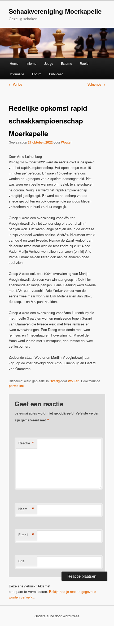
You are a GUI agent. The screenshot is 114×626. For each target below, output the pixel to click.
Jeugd (48, 63)
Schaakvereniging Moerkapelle (55, 11)
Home (14, 63)
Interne (32, 63)
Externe (66, 63)
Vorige (15, 84)
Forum (36, 74)
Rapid (84, 63)
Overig (55, 381)
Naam (26, 509)
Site (21, 560)
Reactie (26, 443)
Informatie (17, 74)
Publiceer (56, 74)
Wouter (66, 142)
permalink (17, 385)
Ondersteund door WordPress (57, 616)
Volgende (96, 84)
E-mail (26, 535)
